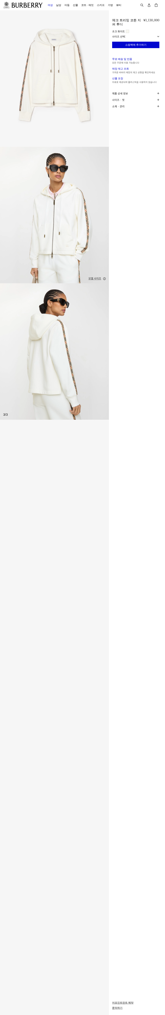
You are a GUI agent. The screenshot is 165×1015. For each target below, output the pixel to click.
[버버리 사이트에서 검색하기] (142, 5)
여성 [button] (50, 5)
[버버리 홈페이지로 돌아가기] (27, 5)
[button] (97, 278)
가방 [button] (110, 5)
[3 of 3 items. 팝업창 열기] (54, 351)
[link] (122, 1003)
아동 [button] (67, 5)
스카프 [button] (101, 5)
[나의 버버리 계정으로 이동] (149, 5)
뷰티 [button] (118, 5)
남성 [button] (58, 5)
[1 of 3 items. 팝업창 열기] (54, 78)
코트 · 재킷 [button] (87, 5)
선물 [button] (75, 5)
